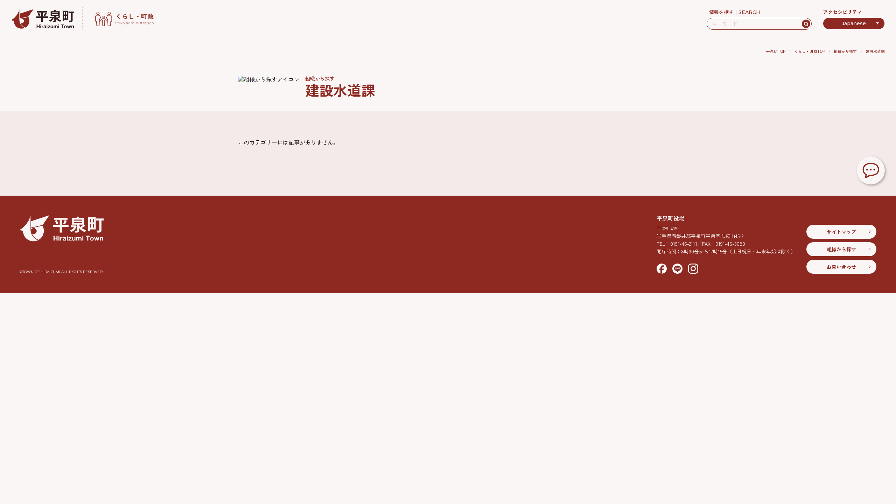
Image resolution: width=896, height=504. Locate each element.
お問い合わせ (841, 266)
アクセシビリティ (842, 11)
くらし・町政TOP (809, 51)
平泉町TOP (775, 51)
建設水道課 (875, 51)
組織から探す (845, 51)
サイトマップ (841, 231)
